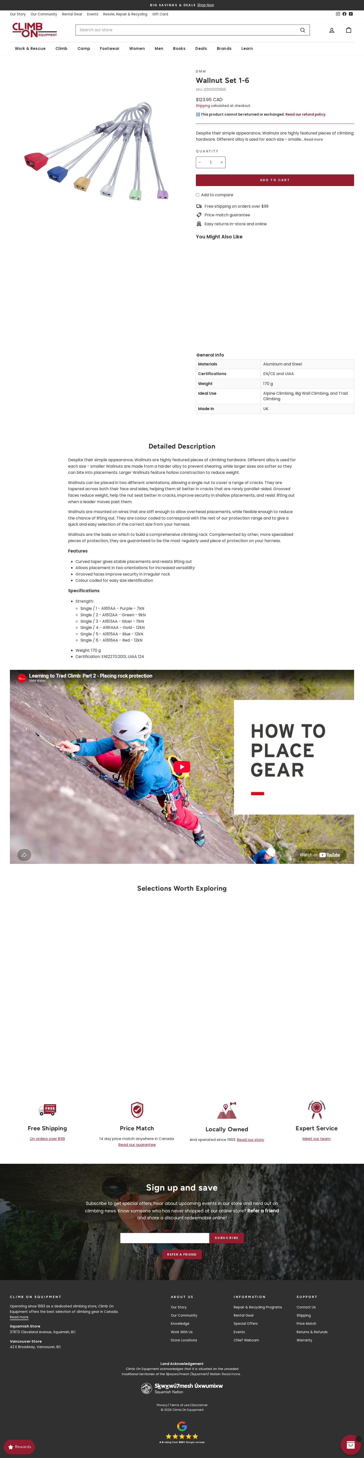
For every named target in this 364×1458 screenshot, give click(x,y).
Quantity (207, 151)
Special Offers (246, 1323)
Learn (247, 48)
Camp (84, 48)
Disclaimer (199, 1405)
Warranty (304, 1340)
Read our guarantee (137, 1144)
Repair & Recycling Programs (258, 1307)
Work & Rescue (30, 48)
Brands (224, 48)
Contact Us (306, 1307)
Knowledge (180, 1323)
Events (92, 14)
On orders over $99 (47, 1138)
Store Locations (184, 1340)
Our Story (18, 14)
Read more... (232, 1374)
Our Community (44, 14)
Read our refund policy (305, 114)
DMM (201, 71)
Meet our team (317, 1138)
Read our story (250, 1139)
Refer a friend (182, 1254)
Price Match (306, 1323)
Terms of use (179, 1405)
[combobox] (193, 30)
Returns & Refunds (312, 1332)
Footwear (109, 48)
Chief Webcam (246, 1340)
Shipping (203, 105)
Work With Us (182, 1332)
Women (137, 48)
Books (179, 48)
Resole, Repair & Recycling (125, 14)
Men (159, 48)
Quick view (51, 1017)
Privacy (162, 1405)
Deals (201, 48)
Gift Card (160, 14)
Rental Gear (72, 14)
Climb (61, 48)
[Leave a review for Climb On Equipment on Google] (182, 1432)
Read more (313, 139)
